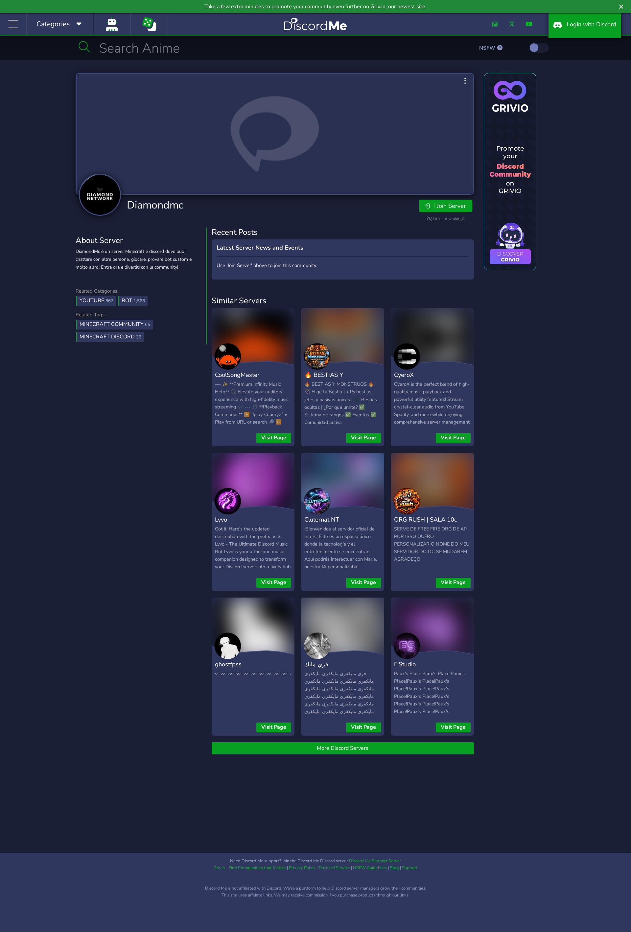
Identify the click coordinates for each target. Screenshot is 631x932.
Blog (394, 868)
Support (410, 868)
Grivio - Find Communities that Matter (250, 868)
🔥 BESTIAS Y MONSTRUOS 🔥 (328, 379)
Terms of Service (334, 868)
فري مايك (316, 664)
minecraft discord (110, 336)
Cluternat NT (321, 519)
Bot (133, 300)
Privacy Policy (302, 868)
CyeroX (404, 375)
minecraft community (115, 324)
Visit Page (273, 437)
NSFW (488, 48)
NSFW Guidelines (370, 868)
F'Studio (405, 664)
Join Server (451, 206)
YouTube (96, 300)
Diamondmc (155, 205)
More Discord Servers (342, 748)
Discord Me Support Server (375, 861)
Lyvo (221, 519)
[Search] (84, 46)
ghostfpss (228, 664)
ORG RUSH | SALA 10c (425, 519)
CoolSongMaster (237, 375)
